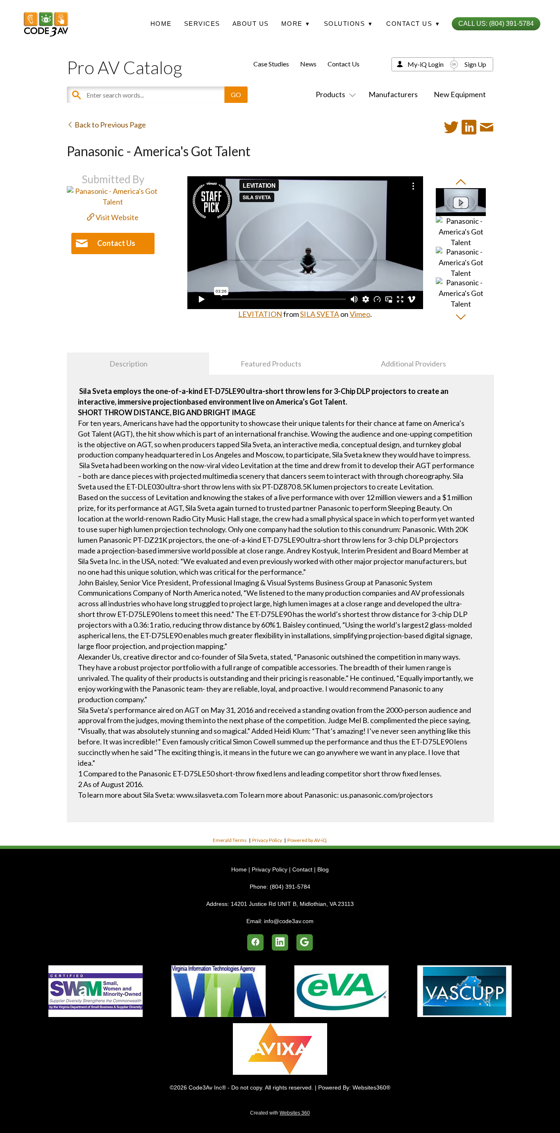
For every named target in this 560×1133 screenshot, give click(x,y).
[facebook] (255, 942)
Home (161, 23)
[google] (304, 942)
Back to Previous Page (109, 124)
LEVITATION (260, 314)
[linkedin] (280, 942)
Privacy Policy (267, 840)
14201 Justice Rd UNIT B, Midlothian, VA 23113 (292, 904)
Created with (280, 1113)
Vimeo (360, 314)
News (308, 64)
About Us (250, 23)
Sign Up (475, 64)
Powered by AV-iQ (307, 840)
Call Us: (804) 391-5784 (496, 23)
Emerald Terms (230, 840)
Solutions (348, 23)
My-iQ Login (425, 64)
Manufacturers (393, 94)
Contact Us (344, 64)
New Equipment (460, 94)
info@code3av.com (289, 921)
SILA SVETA (319, 314)
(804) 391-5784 (290, 886)
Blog (323, 869)
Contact (302, 869)
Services (202, 23)
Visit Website (116, 217)
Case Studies (271, 64)
